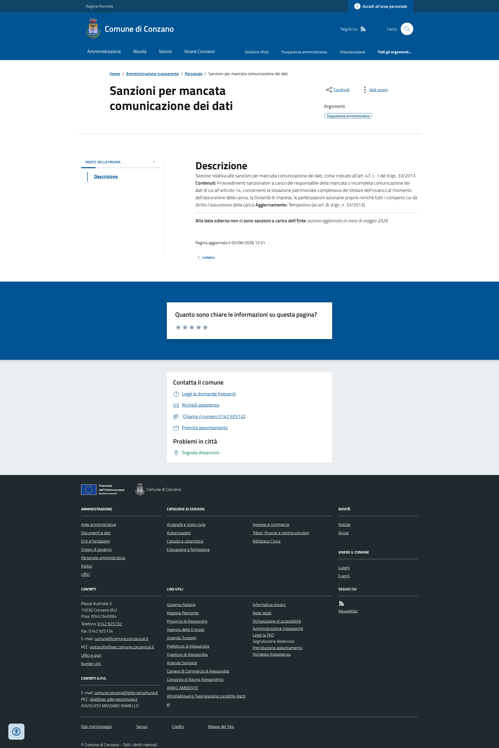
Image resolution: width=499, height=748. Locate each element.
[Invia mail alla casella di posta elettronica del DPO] (126, 693)
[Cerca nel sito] (405, 29)
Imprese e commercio (271, 524)
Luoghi (344, 567)
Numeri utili (91, 663)
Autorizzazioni (179, 533)
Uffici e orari (91, 655)
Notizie (344, 524)
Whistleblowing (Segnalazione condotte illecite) (206, 700)
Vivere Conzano (199, 51)
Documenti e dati (95, 533)
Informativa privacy (269, 604)
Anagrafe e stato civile (186, 524)
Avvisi (343, 533)
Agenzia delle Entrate (185, 629)
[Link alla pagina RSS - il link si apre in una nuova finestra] (363, 29)
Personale (193, 73)
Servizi (165, 51)
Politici (86, 566)
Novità (139, 51)
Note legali (262, 613)
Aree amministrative (98, 524)
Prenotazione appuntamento (277, 648)
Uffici (85, 574)
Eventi (344, 576)
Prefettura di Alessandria (188, 646)
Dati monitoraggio (96, 726)
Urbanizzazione (352, 52)
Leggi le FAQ (263, 635)
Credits (178, 726)
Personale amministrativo (103, 558)
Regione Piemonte (99, 6)
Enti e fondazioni (95, 541)
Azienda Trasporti (181, 638)
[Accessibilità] (16, 731)
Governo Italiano (181, 604)
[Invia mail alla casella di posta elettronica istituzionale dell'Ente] (121, 638)
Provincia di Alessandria (187, 621)
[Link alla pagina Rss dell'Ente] (341, 603)
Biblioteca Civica (266, 541)
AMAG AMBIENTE (182, 688)
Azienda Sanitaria (182, 663)
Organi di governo (96, 549)
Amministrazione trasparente (152, 73)
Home (115, 73)
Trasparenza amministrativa (304, 52)
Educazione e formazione (188, 549)
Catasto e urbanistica (185, 541)
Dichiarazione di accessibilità (277, 621)
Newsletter (348, 611)
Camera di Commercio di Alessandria (198, 671)
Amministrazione (104, 51)
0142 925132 (109, 624)
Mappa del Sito (221, 726)
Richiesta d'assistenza (272, 654)
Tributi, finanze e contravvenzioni (281, 533)
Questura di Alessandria (187, 654)
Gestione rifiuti (256, 52)
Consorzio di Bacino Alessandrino (195, 679)
